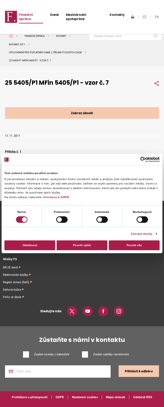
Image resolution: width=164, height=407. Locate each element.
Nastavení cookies (85, 397)
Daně (54, 14)
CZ (145, 17)
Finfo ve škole (12, 297)
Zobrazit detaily (141, 234)
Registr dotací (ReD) (16, 282)
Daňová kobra (12, 289)
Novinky (61, 36)
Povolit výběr (82, 245)
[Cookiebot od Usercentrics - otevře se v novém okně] (142, 159)
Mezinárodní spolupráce (76, 16)
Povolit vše (134, 245)
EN (157, 17)
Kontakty (117, 14)
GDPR (60, 397)
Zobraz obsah (82, 113)
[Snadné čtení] (132, 17)
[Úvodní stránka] (15, 36)
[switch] (62, 219)
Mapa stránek (115, 397)
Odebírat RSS (142, 397)
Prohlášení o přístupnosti (29, 397)
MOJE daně (10, 267)
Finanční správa (26, 16)
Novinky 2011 (17, 44)
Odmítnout (30, 245)
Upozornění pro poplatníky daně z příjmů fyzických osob (45, 52)
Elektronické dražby (15, 275)
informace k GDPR (55, 197)
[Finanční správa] (11, 16)
